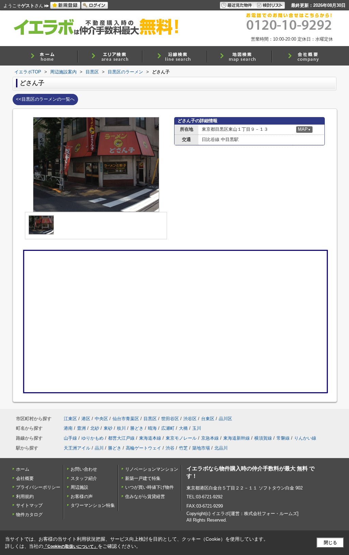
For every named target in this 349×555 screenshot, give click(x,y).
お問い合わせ (84, 469)
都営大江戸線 (121, 438)
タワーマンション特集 (93, 505)
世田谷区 (170, 418)
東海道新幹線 (236, 438)
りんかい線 (305, 438)
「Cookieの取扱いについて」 (70, 546)
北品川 (221, 448)
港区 (85, 418)
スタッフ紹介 (84, 478)
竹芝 (183, 448)
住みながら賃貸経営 (145, 496)
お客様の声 (82, 496)
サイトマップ (29, 505)
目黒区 (150, 418)
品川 (99, 448)
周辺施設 (79, 487)
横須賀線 (263, 438)
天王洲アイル (77, 448)
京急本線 (210, 438)
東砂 (108, 428)
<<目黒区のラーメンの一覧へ (45, 99)
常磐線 (283, 438)
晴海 (152, 428)
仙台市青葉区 (125, 418)
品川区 (225, 418)
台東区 (207, 418)
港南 (68, 428)
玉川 (196, 428)
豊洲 (81, 428)
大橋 (183, 428)
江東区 (70, 418)
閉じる (330, 542)
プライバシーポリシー (38, 487)
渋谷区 (190, 418)
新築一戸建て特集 (143, 478)
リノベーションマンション (151, 469)
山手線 (70, 438)
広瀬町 (167, 428)
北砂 (94, 428)
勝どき (136, 428)
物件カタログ (29, 514)
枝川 (121, 428)
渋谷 (170, 448)
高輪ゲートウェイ (143, 448)
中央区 (101, 418)
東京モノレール (181, 438)
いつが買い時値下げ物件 (149, 487)
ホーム (22, 469)
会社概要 (25, 478)
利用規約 (25, 496)
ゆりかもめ (92, 438)
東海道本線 (150, 438)
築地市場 (201, 448)
